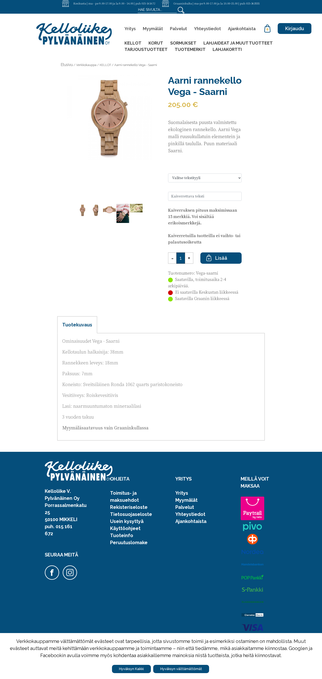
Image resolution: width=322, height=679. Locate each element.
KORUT (156, 43)
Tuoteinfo (121, 535)
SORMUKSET (183, 43)
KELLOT (132, 43)
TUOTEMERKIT (190, 49)
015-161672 (148, 3)
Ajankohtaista (242, 28)
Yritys (130, 28)
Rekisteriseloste (129, 507)
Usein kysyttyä (127, 521)
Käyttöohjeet (125, 528)
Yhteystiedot (207, 28)
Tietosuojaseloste (131, 514)
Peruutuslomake (129, 542)
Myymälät (153, 28)
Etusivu (67, 64)
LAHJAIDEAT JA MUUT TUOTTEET (238, 43)
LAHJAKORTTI (227, 49)
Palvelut (178, 28)
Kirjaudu (294, 28)
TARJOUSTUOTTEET (146, 49)
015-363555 (253, 3)
